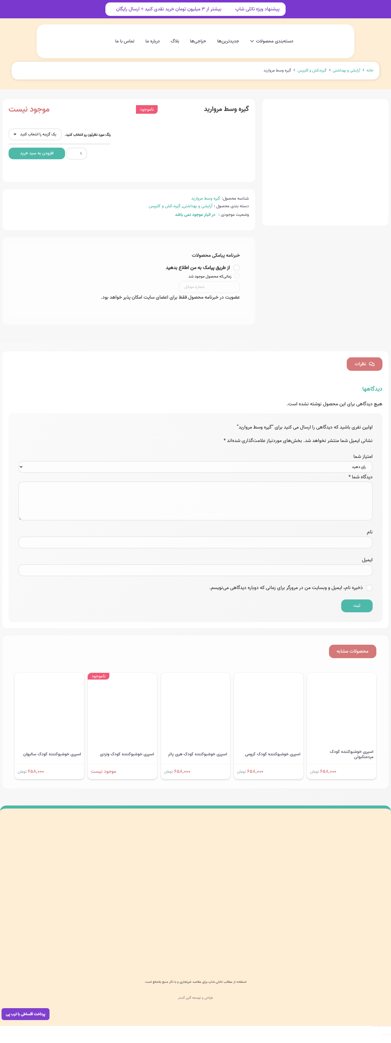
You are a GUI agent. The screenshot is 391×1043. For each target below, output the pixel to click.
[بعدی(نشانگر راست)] (384, 1034)
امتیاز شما (363, 457)
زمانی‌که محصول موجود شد (210, 276)
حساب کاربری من (184, 871)
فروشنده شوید (116, 900)
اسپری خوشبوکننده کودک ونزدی (127, 754)
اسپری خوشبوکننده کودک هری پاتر (197, 754)
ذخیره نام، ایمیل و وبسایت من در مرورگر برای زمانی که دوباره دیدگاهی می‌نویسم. (286, 588)
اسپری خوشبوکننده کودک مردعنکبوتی (351, 754)
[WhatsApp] (256, 944)
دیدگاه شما (361, 477)
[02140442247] (376, 944)
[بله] (229, 944)
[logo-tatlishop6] (322, 41)
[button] (124, 41)
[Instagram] (269, 944)
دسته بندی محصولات (181, 857)
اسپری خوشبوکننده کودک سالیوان (52, 754)
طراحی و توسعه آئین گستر (195, 998)
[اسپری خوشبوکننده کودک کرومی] (268, 677)
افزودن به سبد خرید (36, 153)
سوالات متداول (115, 857)
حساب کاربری (71, 35)
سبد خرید (191, 900)
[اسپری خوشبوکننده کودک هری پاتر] (195, 677)
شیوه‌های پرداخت (113, 871)
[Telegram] (243, 944)
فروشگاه (192, 886)
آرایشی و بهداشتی (346, 70)
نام (370, 532)
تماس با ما (190, 914)
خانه (370, 70)
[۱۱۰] (31, 872)
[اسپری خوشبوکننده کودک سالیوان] (49, 677)
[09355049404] (323, 944)
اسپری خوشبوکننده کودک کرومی (272, 754)
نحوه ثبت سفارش (112, 886)
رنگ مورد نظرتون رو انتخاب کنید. (88, 135)
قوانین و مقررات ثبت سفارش (103, 914)
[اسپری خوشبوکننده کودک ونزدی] (122, 677)
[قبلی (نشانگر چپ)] (389, 1034)
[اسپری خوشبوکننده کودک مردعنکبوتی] (341, 677)
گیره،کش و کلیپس (312, 70)
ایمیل (367, 560)
